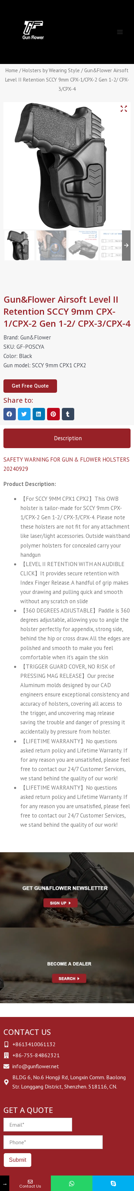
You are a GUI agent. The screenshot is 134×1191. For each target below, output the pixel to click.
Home (11, 70)
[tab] (67, 438)
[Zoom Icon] (124, 109)
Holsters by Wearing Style (51, 70)
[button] (9, 414)
